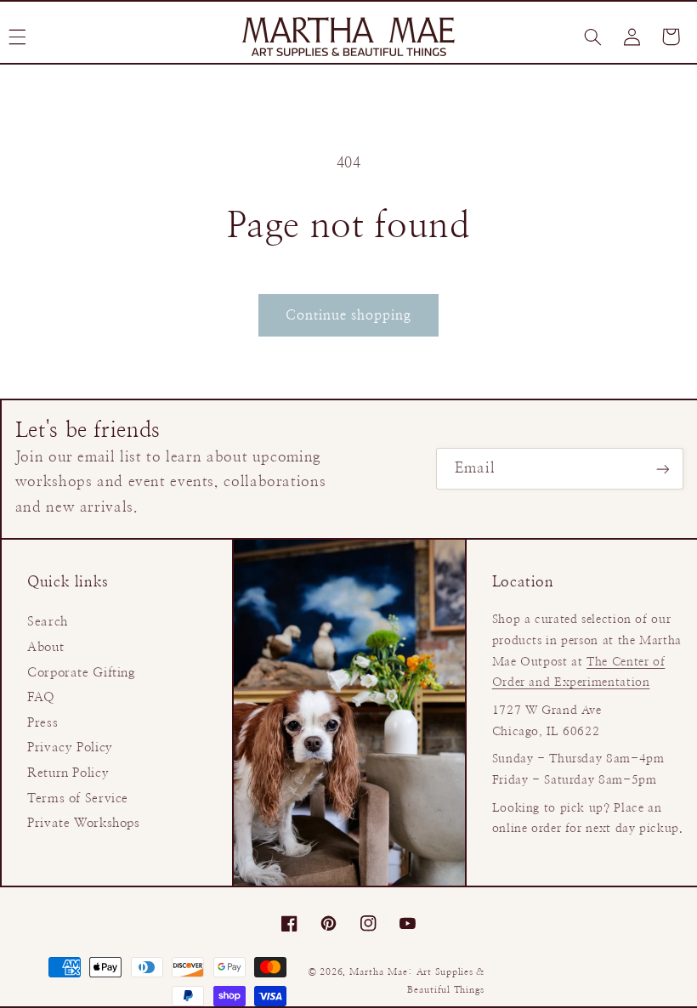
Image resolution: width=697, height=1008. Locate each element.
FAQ (41, 697)
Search (47, 621)
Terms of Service (77, 798)
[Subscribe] (663, 469)
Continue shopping (349, 315)
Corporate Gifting (81, 672)
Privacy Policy (70, 747)
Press (42, 722)
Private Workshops (83, 823)
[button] (592, 36)
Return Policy (68, 773)
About (45, 647)
